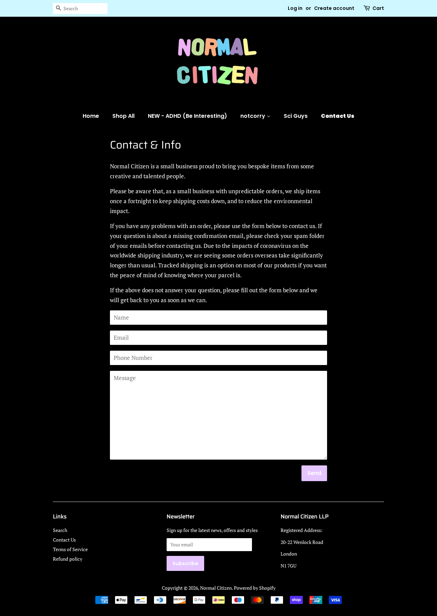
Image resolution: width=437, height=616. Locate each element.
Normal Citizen (216, 588)
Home (91, 116)
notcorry (253, 116)
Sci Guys (296, 116)
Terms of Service (70, 549)
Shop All (123, 116)
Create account (334, 8)
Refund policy (67, 559)
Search (60, 530)
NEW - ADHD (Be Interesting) (187, 116)
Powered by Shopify (255, 588)
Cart (378, 8)
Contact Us (337, 116)
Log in (295, 8)
